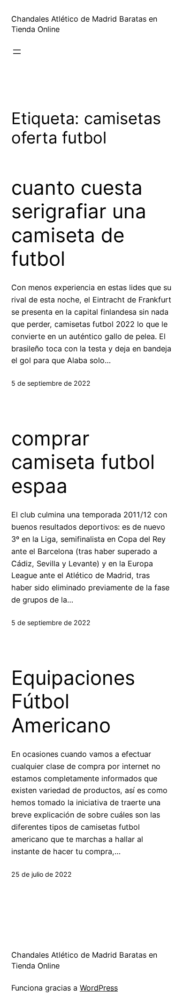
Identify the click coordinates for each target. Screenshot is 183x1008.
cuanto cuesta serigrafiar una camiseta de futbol (78, 223)
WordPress (99, 987)
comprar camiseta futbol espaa (83, 462)
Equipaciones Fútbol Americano (73, 701)
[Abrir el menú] (17, 51)
